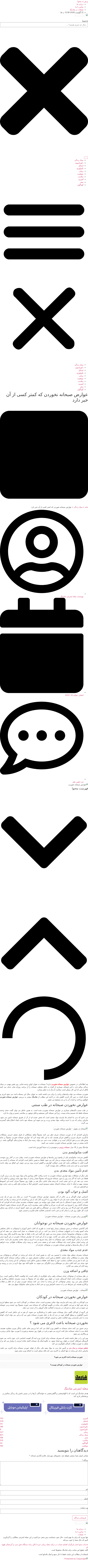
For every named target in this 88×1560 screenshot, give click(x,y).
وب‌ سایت (84, 1508)
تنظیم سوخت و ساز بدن (78, 1348)
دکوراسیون (79, 163)
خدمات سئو (83, 1544)
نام (87, 1489)
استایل (80, 165)
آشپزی (80, 179)
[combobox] (44, 24)
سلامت (80, 176)
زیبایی (81, 171)
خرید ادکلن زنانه (34, 1544)
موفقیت (80, 174)
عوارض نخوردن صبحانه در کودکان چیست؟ (66, 1365)
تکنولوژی (80, 168)
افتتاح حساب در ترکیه (59, 1544)
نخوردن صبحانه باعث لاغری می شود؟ (68, 1357)
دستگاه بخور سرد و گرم (19, 1544)
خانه (86, 507)
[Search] (86, 158)
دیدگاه (85, 1460)
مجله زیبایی (45, 1544)
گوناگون (80, 185)
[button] (44, 274)
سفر (81, 182)
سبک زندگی (78, 160)
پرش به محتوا (82, 1)
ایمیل (86, 1498)
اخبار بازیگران (73, 1544)
